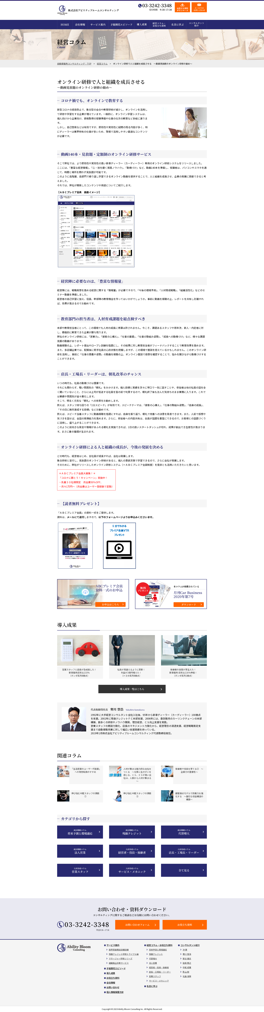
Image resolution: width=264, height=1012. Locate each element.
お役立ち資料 (184, 924)
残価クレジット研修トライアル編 (124, 954)
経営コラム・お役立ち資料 (159, 945)
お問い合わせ (112, 987)
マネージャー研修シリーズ (120, 958)
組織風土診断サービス (119, 963)
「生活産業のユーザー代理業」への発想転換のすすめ (85, 770)
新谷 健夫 (187, 958)
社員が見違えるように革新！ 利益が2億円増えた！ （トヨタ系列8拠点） (131, 672)
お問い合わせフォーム (137, 924)
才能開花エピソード (116, 968)
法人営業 (80, 851)
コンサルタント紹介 (190, 945)
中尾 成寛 (187, 967)
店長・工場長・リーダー (184, 851)
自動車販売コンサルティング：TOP (74, 63)
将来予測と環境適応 (80, 832)
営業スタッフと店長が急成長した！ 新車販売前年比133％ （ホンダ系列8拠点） (79, 672)
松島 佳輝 (187, 976)
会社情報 (110, 982)
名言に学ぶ (152, 986)
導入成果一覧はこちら (132, 689)
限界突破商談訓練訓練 (119, 949)
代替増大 (184, 832)
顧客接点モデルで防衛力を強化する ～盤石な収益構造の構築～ (189, 796)
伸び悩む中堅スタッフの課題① (85, 795)
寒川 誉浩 (187, 954)
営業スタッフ (80, 870)
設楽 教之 (187, 963)
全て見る (183, 870)
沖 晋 (185, 949)
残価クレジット (132, 832)
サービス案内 (112, 945)
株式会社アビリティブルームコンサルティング (93, 10)
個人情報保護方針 (115, 992)
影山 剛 (186, 971)
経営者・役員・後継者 (132, 851)
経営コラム (102, 63)
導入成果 (110, 973)
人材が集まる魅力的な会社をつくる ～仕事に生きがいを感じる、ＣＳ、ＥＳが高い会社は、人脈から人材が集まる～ (137, 775)
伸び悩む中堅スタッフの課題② (137, 795)
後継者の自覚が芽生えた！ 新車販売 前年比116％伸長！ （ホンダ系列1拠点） (183, 672)
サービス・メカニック (132, 870)
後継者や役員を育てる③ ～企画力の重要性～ (189, 770)
